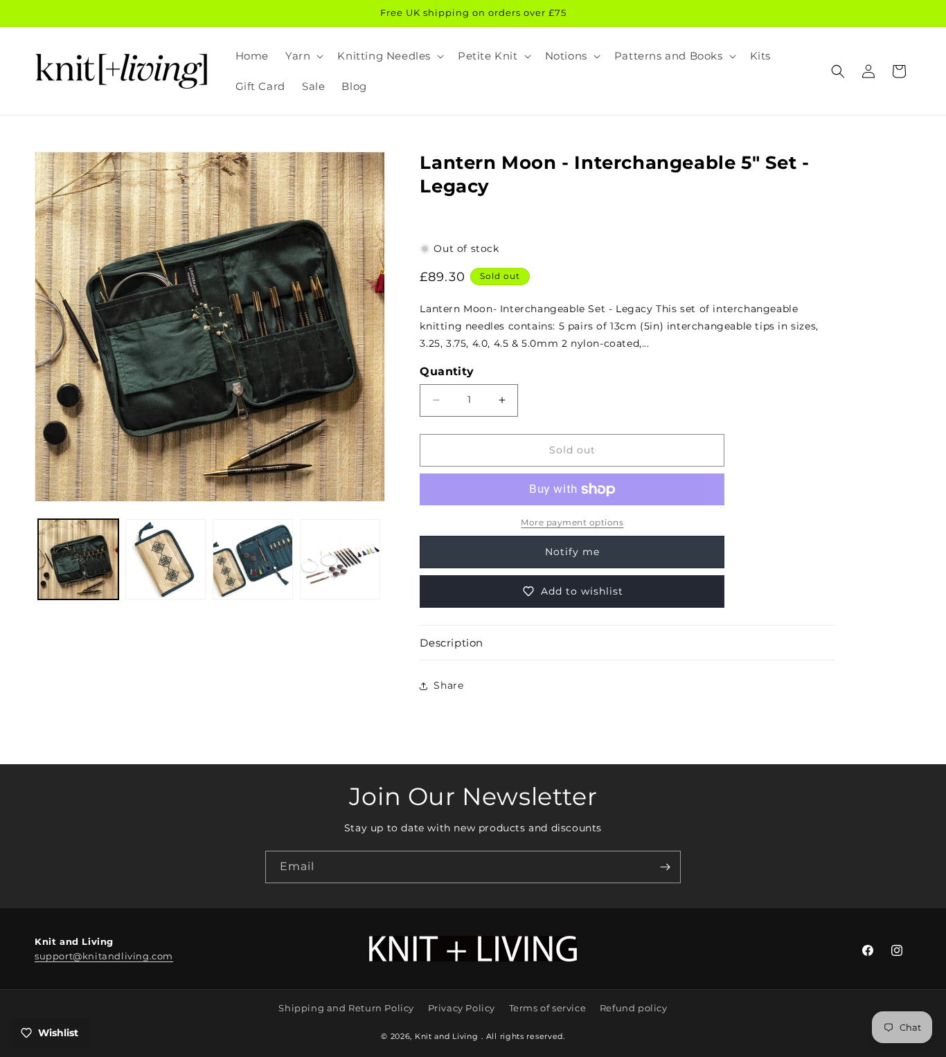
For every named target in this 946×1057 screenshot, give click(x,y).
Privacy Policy (461, 1007)
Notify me (572, 551)
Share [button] (448, 685)
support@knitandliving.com (104, 955)
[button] (303, 56)
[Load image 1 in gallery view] (78, 559)
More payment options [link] (572, 522)
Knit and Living (447, 1036)
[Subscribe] (665, 867)
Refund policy (634, 1007)
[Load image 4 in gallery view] (340, 559)
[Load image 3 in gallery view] (253, 559)
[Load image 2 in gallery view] (165, 559)
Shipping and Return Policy (346, 1007)
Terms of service (548, 1007)
